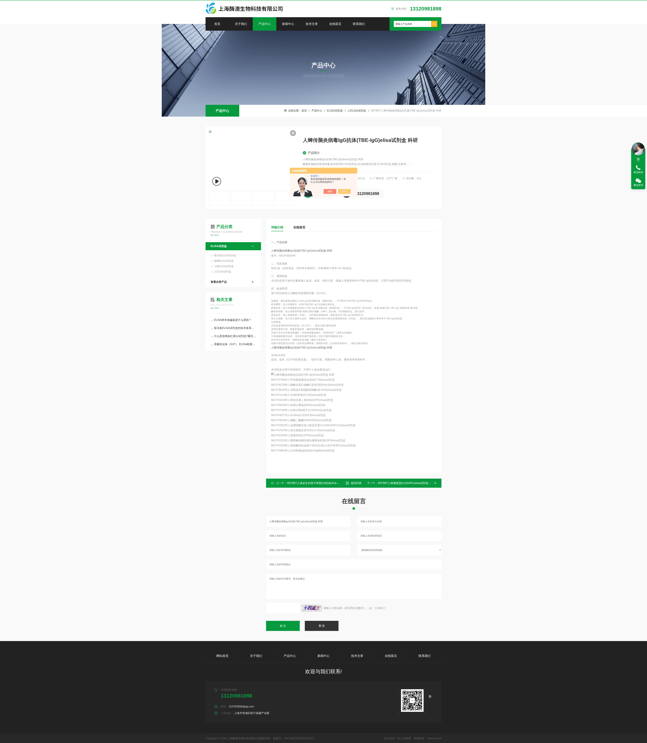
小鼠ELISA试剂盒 (224, 266)
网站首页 (222, 656)
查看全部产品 (219, 281)
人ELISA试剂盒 (357, 110)
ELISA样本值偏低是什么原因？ (232, 320)
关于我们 (241, 24)
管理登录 (419, 738)
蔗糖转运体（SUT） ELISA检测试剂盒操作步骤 (235, 344)
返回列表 (356, 483)
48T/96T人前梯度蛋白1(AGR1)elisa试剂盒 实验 (406, 483)
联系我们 (359, 24)
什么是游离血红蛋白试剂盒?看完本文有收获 (235, 336)
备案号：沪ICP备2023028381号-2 (293, 738)
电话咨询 (638, 172)
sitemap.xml (434, 738)
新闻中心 (288, 24)
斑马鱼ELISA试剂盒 (225, 255)
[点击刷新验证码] (311, 608)
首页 (217, 24)
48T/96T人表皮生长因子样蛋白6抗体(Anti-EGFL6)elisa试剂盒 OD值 (327, 483)
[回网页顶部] (638, 160)
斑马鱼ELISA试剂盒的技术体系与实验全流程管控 (235, 328)
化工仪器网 (404, 738)
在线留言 (335, 24)
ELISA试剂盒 (335, 110)
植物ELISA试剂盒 (224, 260)
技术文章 (312, 24)
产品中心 (264, 24)
